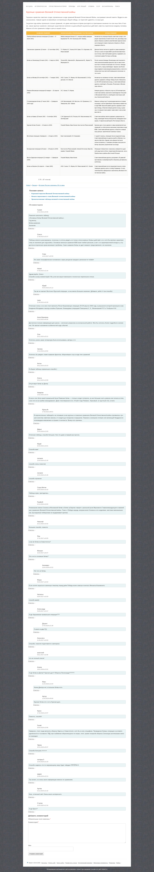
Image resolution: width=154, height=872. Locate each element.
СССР (98, 6)
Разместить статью (71, 863)
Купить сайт (52, 863)
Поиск (117, 6)
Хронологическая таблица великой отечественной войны (53, 199)
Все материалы (107, 6)
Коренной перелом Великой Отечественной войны (50, 193)
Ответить (31, 228)
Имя (29, 845)
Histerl (28, 185)
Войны (118, 863)
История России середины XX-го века (52, 185)
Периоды (72, 6)
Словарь (91, 6)
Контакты (44, 863)
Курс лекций (81, 6)
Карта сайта (60, 863)
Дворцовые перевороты (100, 863)
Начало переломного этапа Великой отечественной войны (53, 196)
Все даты (29, 6)
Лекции (34, 185)
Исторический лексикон (85, 863)
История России (41, 6)
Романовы (112, 863)
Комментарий (33, 822)
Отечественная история (58, 6)
